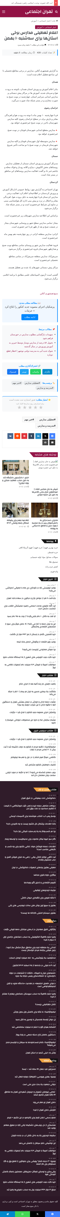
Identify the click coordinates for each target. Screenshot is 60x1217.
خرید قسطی (53, 552)
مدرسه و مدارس (46, 425)
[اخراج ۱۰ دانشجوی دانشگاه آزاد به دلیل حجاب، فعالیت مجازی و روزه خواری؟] (15, 467)
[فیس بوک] (52, 436)
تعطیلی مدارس (46, 419)
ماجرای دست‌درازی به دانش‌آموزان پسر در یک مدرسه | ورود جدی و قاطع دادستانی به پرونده (45, 524)
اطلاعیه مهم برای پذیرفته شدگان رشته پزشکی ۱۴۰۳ (18, 521)
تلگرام (47, 371)
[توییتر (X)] (45, 436)
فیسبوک (12, 371)
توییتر (24, 371)
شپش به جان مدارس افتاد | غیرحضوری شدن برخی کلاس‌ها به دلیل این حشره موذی (45, 492)
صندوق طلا (53, 562)
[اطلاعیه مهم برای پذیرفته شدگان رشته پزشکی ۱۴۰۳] (15, 510)
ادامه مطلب (29, 317)
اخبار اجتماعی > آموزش (41, 21)
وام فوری (54, 571)
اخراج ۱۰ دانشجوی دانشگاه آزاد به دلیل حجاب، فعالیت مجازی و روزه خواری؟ (15, 480)
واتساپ (35, 371)
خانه (54, 21)
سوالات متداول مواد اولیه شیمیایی (44, 557)
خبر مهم (28, 419)
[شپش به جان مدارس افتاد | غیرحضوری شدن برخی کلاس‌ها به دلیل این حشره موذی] (44, 473)
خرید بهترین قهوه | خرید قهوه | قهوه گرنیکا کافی (38, 547)
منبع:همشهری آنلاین (49, 293)
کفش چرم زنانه (51, 566)
